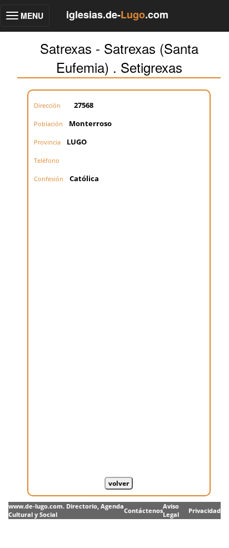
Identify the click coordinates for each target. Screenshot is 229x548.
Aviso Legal (171, 510)
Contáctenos (143, 510)
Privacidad (204, 510)
